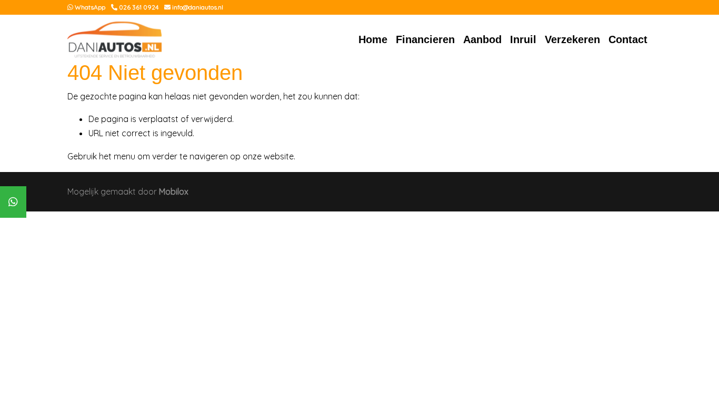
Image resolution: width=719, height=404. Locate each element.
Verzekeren (572, 39)
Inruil (523, 39)
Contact (627, 39)
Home (372, 39)
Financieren (425, 39)
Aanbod (482, 39)
